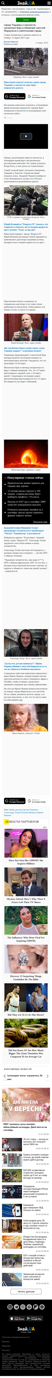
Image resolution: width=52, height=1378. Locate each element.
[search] (3, 3)
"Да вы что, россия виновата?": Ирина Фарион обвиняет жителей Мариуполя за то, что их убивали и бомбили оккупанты (25, 666)
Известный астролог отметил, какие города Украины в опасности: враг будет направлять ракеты (25, 85)
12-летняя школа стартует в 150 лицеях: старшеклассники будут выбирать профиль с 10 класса (24, 493)
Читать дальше (26, 1291)
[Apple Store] (17, 1318)
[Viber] (22, 1307)
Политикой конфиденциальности (34, 12)
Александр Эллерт (12, 812)
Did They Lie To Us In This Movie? (26, 1014)
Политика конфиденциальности (16, 1337)
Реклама (5, 1341)
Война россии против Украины (23, 809)
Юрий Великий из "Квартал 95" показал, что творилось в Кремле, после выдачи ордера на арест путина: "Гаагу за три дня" (26, 227)
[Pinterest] (42, 1307)
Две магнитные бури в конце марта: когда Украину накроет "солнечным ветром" (24, 349)
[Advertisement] (26, 272)
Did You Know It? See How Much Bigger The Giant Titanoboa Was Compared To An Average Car (26, 1053)
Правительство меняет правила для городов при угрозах (26, 484)
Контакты (6, 1350)
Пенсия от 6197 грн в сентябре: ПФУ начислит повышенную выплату (27, 503)
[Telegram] (16, 1307)
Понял (26, 20)
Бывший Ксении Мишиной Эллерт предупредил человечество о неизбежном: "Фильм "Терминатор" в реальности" (24, 530)
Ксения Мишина (29, 812)
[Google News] (29, 1307)
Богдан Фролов (11, 42)
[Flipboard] (35, 1307)
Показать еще (40, 521)
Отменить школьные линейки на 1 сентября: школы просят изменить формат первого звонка (25, 512)
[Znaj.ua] (26, 3)
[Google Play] (34, 1318)
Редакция (6, 1346)
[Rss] (10, 1307)
